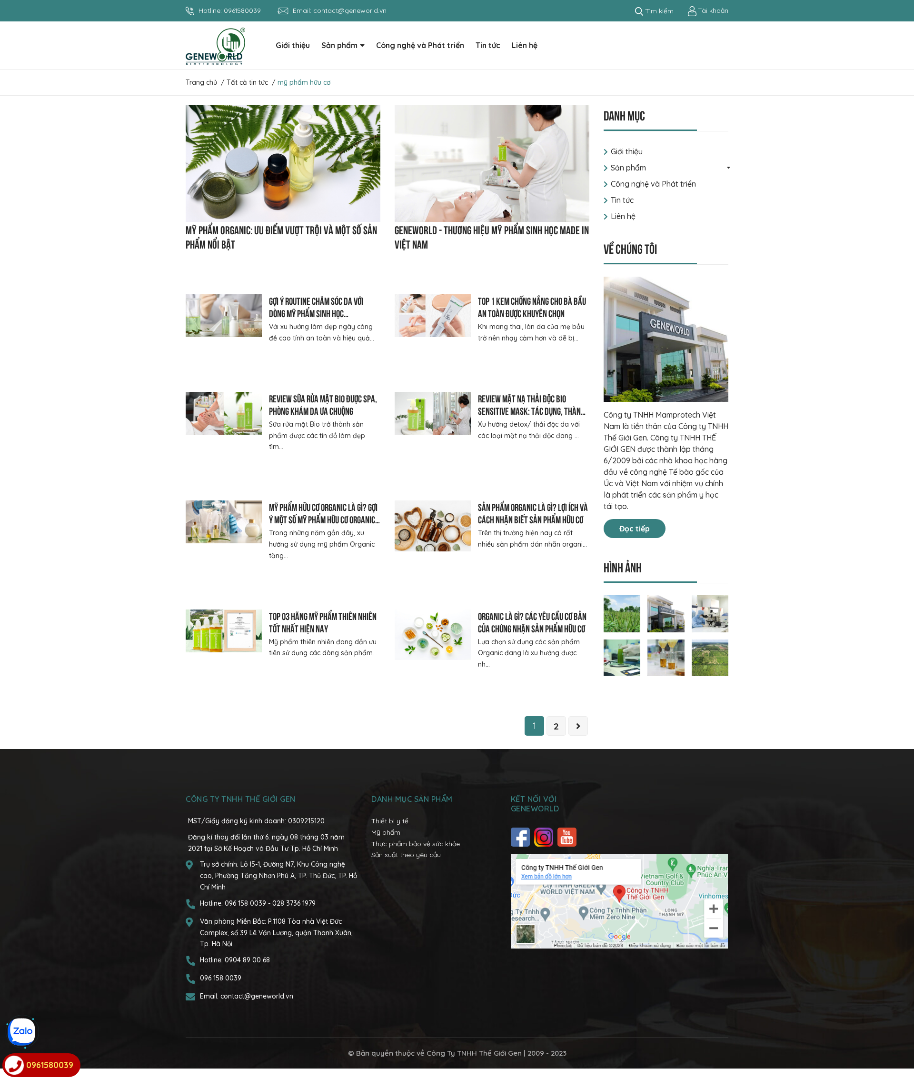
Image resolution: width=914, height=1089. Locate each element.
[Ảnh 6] (710, 657)
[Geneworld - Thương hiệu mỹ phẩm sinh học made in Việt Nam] (492, 163)
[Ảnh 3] (710, 613)
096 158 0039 (246, 903)
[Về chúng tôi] (666, 339)
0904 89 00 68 (247, 960)
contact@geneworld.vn (350, 10)
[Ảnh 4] (622, 657)
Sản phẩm (628, 167)
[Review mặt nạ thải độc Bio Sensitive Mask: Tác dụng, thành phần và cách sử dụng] (433, 413)
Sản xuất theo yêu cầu (406, 854)
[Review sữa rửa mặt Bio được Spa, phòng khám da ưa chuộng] (224, 413)
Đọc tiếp (634, 528)
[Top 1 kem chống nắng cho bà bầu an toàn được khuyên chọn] (433, 315)
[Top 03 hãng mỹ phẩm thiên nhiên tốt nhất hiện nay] (224, 630)
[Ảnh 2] (666, 613)
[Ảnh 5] (666, 657)
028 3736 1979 (294, 903)
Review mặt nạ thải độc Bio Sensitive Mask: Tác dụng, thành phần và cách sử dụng (531, 410)
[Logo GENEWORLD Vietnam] (215, 46)
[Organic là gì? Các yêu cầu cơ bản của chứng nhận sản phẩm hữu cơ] (433, 634)
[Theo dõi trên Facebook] (521, 837)
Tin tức (622, 200)
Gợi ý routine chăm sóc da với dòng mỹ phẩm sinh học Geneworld (316, 312)
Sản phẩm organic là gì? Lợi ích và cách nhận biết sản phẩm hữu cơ (533, 512)
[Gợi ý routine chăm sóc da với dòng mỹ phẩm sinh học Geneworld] (224, 315)
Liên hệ (623, 216)
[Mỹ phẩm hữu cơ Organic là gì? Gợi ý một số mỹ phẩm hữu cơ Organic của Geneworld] (224, 521)
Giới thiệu (627, 151)
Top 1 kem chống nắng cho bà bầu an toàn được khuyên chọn (532, 306)
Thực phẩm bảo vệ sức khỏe (415, 843)
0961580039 (242, 10)
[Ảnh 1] (622, 613)
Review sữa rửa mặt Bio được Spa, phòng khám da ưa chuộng (323, 404)
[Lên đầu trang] (897, 1044)
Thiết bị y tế (389, 821)
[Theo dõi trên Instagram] (545, 837)
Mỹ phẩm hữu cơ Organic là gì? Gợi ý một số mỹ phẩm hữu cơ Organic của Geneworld (323, 519)
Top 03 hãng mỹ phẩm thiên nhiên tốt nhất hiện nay (323, 621)
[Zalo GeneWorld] (21, 1032)
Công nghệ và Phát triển (653, 184)
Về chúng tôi (630, 248)
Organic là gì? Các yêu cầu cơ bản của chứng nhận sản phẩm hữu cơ (532, 621)
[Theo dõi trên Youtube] (568, 837)
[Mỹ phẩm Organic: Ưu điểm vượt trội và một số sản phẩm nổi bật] (283, 163)
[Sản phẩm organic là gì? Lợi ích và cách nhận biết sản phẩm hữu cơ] (433, 525)
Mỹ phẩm (385, 832)
